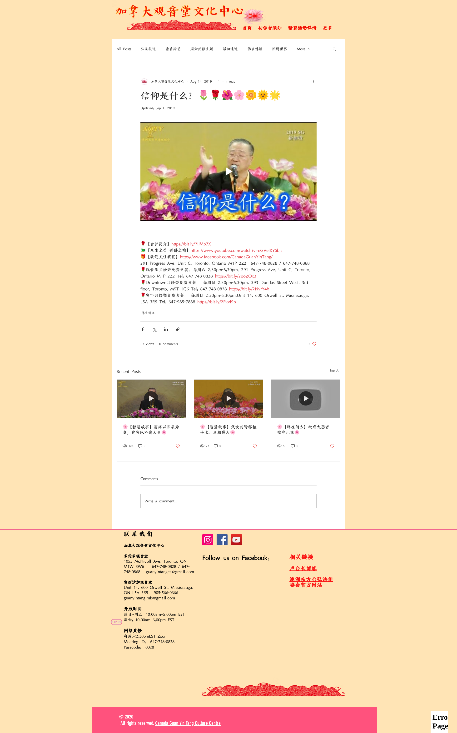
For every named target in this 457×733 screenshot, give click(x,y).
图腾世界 (279, 48)
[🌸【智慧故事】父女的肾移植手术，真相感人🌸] (228, 399)
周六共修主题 (201, 48)
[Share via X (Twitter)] (154, 329)
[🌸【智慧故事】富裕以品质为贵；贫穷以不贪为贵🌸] (151, 399)
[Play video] (228, 171)
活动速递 (230, 48)
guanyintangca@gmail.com (170, 571)
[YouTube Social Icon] (236, 539)
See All (335, 370)
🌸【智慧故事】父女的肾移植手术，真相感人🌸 (228, 429)
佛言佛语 (255, 48)
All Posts (124, 48)
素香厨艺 (173, 48)
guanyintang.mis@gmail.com (149, 597)
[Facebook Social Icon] (222, 539)
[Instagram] (207, 539)
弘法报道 (148, 48)
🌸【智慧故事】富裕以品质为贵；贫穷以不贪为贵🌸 (151, 429)
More (301, 48)
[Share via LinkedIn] (166, 329)
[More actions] (314, 81)
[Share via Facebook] (142, 329)
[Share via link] (177, 329)
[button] (270, 26)
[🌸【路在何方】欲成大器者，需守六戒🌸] (305, 399)
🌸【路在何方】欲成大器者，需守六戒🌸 (305, 429)
